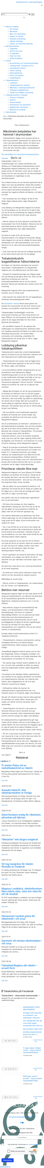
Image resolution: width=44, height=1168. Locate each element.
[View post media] (11, 1015)
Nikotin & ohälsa (12, 27)
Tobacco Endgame (17, 97)
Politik (8, 61)
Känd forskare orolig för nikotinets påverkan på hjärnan (21, 816)
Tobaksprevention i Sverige (16, 95)
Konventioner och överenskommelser (24, 63)
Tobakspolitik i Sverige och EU (22, 66)
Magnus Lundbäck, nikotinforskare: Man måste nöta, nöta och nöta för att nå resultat (22, 891)
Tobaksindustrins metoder (20, 85)
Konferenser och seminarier (20, 105)
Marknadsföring (16, 73)
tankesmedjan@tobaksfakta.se (23, 1117)
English (39, 2)
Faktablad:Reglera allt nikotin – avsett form (19, 967)
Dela (36, 1041)
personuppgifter (34, 1144)
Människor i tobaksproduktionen (22, 88)
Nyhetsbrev (20, 2)
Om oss (28, 2)
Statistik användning (17, 39)
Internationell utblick (17, 68)
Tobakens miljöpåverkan (19, 90)
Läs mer (5, 780)
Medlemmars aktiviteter (19, 107)
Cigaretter (14, 49)
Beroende (13, 31)
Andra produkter (16, 58)
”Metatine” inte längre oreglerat (20, 839)
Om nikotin (14, 29)
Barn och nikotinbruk (18, 34)
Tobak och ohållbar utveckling (21, 92)
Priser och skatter (16, 75)
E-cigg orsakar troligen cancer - (32, 1050)
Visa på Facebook (37, 1040)
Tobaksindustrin (12, 80)
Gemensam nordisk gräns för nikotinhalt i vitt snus (18, 917)
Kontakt (34, 2)
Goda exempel (15, 102)
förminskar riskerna (11, 303)
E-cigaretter (14, 53)
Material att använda (18, 110)
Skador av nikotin (16, 36)
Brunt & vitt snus (16, 51)
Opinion (13, 100)
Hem (5, 116)
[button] (10, 1041)
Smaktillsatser (15, 78)
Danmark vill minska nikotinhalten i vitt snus (22, 942)
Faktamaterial (11, 112)
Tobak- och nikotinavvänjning (21, 44)
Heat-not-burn (15, 56)
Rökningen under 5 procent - (32, 1078)
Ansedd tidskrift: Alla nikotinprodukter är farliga (17, 791)
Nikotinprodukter (12, 46)
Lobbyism (13, 83)
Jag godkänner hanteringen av (23, 1144)
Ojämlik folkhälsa (16, 41)
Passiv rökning (15, 71)
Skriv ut (16, 158)
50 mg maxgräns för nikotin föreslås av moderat (17, 865)
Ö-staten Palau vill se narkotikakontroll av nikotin (17, 766)
